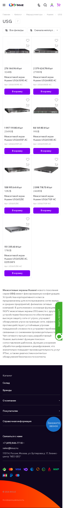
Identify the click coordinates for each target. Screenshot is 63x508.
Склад (6, 382)
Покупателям (10, 410)
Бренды (7, 390)
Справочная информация (17, 421)
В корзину (17, 91)
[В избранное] (27, 40)
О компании (9, 400)
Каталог (7, 375)
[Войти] (52, 5)
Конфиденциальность (13, 500)
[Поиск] (45, 5)
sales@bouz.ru (10, 448)
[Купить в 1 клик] (27, 46)
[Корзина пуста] (58, 5)
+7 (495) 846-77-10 (13, 443)
